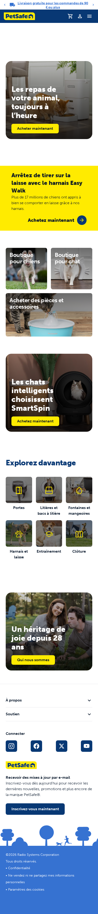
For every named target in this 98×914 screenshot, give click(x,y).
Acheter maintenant (35, 128)
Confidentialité (19, 868)
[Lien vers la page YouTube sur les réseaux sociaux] (86, 746)
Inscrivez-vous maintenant (35, 809)
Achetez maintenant (35, 421)
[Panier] (70, 16)
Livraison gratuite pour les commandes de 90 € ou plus (53, 5)
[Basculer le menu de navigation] (89, 16)
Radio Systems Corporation (38, 855)
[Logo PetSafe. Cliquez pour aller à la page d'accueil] (19, 16)
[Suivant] (93, 5)
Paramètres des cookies (26, 890)
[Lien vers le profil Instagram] (11, 746)
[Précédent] (5, 5)
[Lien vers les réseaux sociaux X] (61, 746)
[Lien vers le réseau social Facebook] (36, 746)
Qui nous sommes (33, 660)
